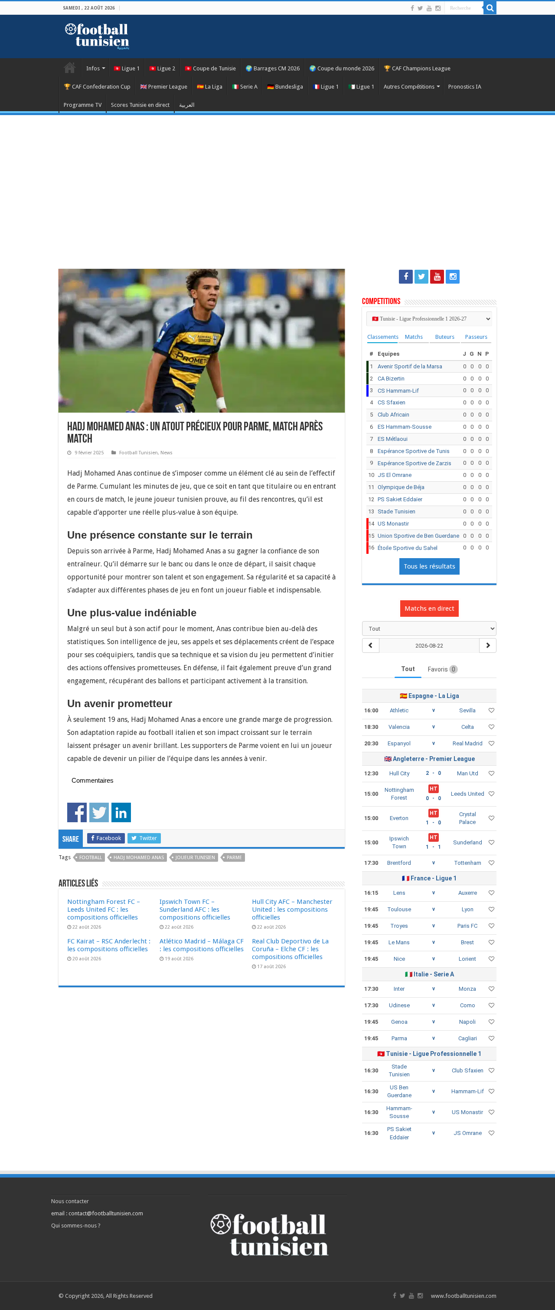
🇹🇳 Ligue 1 (127, 68)
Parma (399, 1038)
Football (90, 857)
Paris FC (467, 926)
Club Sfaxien (467, 1070)
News (166, 453)
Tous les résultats (429, 566)
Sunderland (467, 842)
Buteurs (444, 337)
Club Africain (393, 414)
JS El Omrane (394, 475)
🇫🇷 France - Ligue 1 (429, 878)
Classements (382, 337)
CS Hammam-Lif (398, 390)
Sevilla (467, 710)
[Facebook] (412, 8)
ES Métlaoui (393, 439)
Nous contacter (70, 1201)
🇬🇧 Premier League (163, 86)
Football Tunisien (70, 67)
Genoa (399, 1022)
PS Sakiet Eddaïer (400, 499)
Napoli (467, 1022)
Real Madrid (468, 743)
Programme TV (82, 105)
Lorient (467, 959)
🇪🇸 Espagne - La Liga (429, 695)
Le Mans (399, 942)
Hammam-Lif (467, 1091)
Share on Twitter (99, 812)
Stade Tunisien (396, 511)
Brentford (399, 863)
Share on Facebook (77, 812)
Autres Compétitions (409, 86)
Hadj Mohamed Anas (139, 857)
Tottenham (467, 863)
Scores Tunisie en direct (140, 105)
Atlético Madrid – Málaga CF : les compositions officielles (202, 945)
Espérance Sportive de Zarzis (414, 463)
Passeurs (476, 337)
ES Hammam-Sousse (404, 426)
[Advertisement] (277, 187)
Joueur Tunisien (195, 857)
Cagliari (467, 1038)
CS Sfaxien (391, 402)
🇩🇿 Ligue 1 (361, 86)
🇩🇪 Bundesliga (285, 86)
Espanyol (399, 743)
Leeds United (467, 794)
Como (467, 1005)
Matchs (414, 337)
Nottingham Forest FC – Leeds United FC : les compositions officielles (103, 909)
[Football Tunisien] (97, 34)
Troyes (399, 926)
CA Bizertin (391, 378)
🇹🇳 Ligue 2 (162, 68)
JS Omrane (468, 1133)
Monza (467, 989)
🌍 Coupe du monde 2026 (341, 68)
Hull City (399, 773)
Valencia (399, 727)
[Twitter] (420, 8)
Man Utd (467, 773)
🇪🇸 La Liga (209, 86)
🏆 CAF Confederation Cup (97, 86)
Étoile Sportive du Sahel (407, 548)
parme (234, 857)
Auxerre (467, 893)
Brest (467, 942)
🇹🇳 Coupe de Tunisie (210, 68)
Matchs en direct (429, 608)
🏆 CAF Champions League (417, 68)
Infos (93, 68)
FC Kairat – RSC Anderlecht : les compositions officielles (108, 945)
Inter (399, 989)
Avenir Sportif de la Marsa (410, 366)
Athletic (399, 710)
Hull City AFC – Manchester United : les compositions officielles (292, 909)
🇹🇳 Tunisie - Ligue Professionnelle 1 (429, 1053)
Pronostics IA (464, 86)
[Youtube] (429, 8)
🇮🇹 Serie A (245, 86)
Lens (399, 893)
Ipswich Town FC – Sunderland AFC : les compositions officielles (195, 909)
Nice (399, 959)
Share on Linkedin (121, 812)
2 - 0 (433, 773)
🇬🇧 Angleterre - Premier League (429, 758)
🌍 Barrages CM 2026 (272, 68)
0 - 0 (433, 798)
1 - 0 (433, 823)
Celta (467, 727)
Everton (399, 818)
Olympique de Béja (401, 487)
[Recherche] (489, 7)
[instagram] (437, 8)
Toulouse (399, 909)
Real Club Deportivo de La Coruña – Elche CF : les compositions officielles (290, 949)
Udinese (399, 1005)
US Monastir (393, 523)
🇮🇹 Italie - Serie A (429, 974)
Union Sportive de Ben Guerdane (418, 536)
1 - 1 (433, 847)
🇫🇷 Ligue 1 (326, 86)
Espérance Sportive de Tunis (414, 451)
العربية (187, 105)
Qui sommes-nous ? (76, 1225)
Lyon (467, 909)
